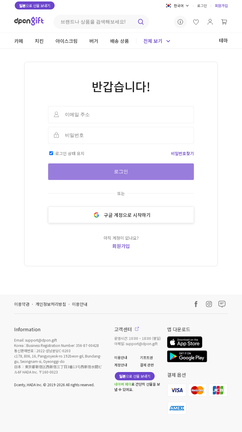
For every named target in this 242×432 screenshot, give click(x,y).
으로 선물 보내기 (34, 5)
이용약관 (22, 304)
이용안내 (79, 304)
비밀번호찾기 (182, 153)
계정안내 (120, 364)
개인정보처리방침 (50, 304)
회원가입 (221, 5)
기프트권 (146, 357)
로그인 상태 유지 (69, 153)
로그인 (202, 5)
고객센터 (123, 329)
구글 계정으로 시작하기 (127, 214)
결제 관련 (147, 364)
